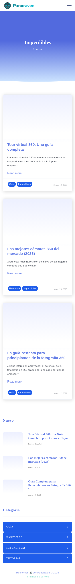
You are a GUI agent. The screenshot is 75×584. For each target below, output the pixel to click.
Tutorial (37, 558)
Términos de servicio (37, 576)
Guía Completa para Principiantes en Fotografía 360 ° (49, 485)
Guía (11, 184)
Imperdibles (24, 184)
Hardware (14, 288)
